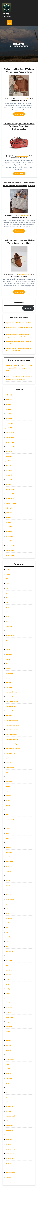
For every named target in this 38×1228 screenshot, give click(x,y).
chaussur (8, 682)
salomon (8, 1040)
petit (7, 942)
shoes (7, 1055)
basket (8, 649)
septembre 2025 (11, 447)
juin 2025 (8, 461)
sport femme (9, 1069)
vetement (9, 1139)
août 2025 (9, 451)
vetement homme (11, 1154)
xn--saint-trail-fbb (23, 98)
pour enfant (9, 951)
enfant (8, 800)
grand (7, 833)
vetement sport (10, 1158)
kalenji (8, 857)
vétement (9, 1144)
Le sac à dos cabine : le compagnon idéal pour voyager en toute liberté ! (19, 367)
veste (7, 1135)
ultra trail (8, 1111)
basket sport (9, 654)
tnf (6, 1092)
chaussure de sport (11, 706)
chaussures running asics (13, 748)
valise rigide (9, 1130)
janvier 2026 (9, 428)
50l (6, 593)
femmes (8, 810)
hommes (8, 847)
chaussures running (11, 744)
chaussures (9, 715)
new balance (9, 923)
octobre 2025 (10, 442)
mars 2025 (9, 475)
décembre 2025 (10, 433)
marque (8, 880)
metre (7, 904)
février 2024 (9, 536)
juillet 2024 (9, 513)
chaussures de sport (12, 730)
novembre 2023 (10, 550)
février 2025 (9, 480)
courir (7, 758)
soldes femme (10, 1059)
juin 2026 (8, 404)
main (7, 876)
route (7, 984)
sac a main (9, 1008)
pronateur (9, 970)
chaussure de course (12, 697)
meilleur (8, 890)
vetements (9, 1163)
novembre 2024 (10, 494)
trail (7, 1102)
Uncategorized (10, 1116)
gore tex (8, 824)
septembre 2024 (11, 503)
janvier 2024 (9, 541)
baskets (8, 659)
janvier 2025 (9, 484)
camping (8, 668)
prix (7, 965)
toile (7, 1097)
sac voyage (9, 1026)
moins (7, 913)
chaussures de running (12, 725)
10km (7, 584)
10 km (7, 569)
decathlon (9, 777)
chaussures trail (10, 753)
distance (8, 786)
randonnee (9, 975)
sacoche (8, 1031)
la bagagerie (9, 861)
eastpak (8, 795)
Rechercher (19, 302)
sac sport (8, 1022)
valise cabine (9, 1125)
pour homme (9, 960)
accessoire (9, 626)
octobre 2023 (10, 555)
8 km (7, 602)
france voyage (10, 819)
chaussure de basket (12, 692)
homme (8, 843)
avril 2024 (9, 527)
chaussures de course (12, 720)
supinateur (9, 1078)
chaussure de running (12, 701)
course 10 (8, 763)
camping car (9, 673)
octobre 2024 (10, 498)
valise (7, 1121)
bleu (7, 664)
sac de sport (9, 1012)
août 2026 (9, 395)
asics (7, 645)
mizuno (8, 909)
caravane (8, 678)
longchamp (9, 871)
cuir (7, 772)
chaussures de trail (11, 734)
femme (8, 805)
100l (7, 579)
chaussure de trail (11, 711)
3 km (7, 588)
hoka (7, 838)
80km (7, 616)
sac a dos (8, 1003)
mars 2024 (9, 531)
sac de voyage (10, 1017)
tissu (7, 1088)
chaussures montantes (12, 739)
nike (7, 927)
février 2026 (9, 423)
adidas (8, 631)
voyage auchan (10, 1172)
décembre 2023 (10, 546)
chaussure (9, 687)
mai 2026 (8, 409)
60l (6, 598)
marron (8, 885)
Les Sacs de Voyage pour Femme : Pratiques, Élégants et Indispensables (19, 126)
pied (7, 946)
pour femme (9, 956)
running (8, 989)
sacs (7, 1036)
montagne (9, 918)
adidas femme (10, 635)
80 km (7, 612)
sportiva (8, 1073)
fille (7, 814)
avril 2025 (9, 470)
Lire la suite (20, 114)
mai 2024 (8, 522)
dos (7, 791)
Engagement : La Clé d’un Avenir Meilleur (18, 323)
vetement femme (11, 1149)
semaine (8, 1045)
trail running (9, 1106)
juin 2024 (8, 517)
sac (7, 998)
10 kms (8, 574)
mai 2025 (8, 465)
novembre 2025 (10, 437)
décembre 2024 (10, 489)
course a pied (10, 767)
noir (7, 932)
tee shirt (8, 1083)
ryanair (8, 993)
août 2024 (9, 508)
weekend (8, 1182)
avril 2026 (9, 414)
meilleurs (8, 894)
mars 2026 (9, 418)
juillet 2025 (9, 456)
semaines (8, 1050)
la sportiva (9, 866)
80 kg (7, 607)
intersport (9, 852)
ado (7, 640)
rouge (7, 979)
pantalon (8, 937)
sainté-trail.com (6, 15)
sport (7, 1064)
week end (8, 1177)
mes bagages (10, 899)
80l (6, 621)
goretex (8, 829)
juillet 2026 (9, 399)
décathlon (9, 781)
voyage (8, 1168)
